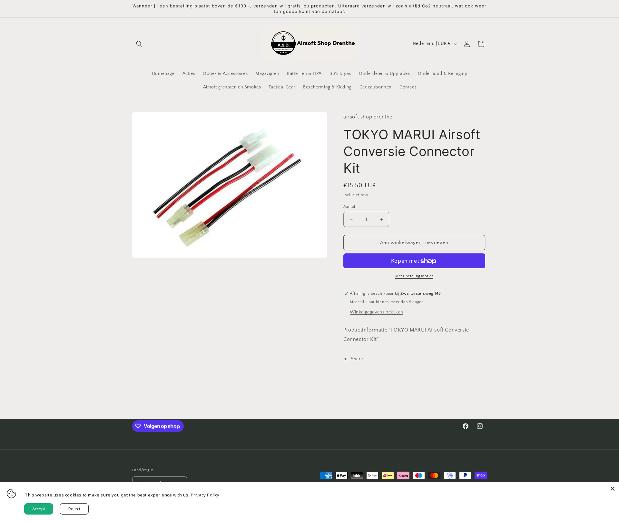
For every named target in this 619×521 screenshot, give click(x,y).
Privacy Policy (205, 495)
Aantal (349, 206)
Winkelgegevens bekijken (376, 312)
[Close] (612, 488)
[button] (139, 44)
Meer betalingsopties (414, 276)
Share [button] (357, 359)
